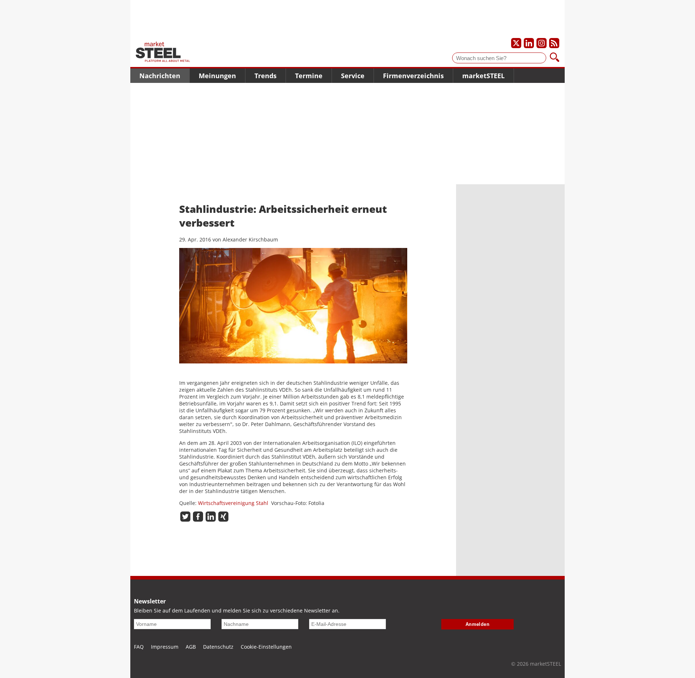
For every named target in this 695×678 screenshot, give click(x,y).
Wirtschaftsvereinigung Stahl (233, 503)
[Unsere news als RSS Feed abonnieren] (554, 43)
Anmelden (478, 624)
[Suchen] (554, 57)
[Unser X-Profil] (516, 43)
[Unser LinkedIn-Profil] (529, 43)
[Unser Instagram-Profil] (541, 43)
